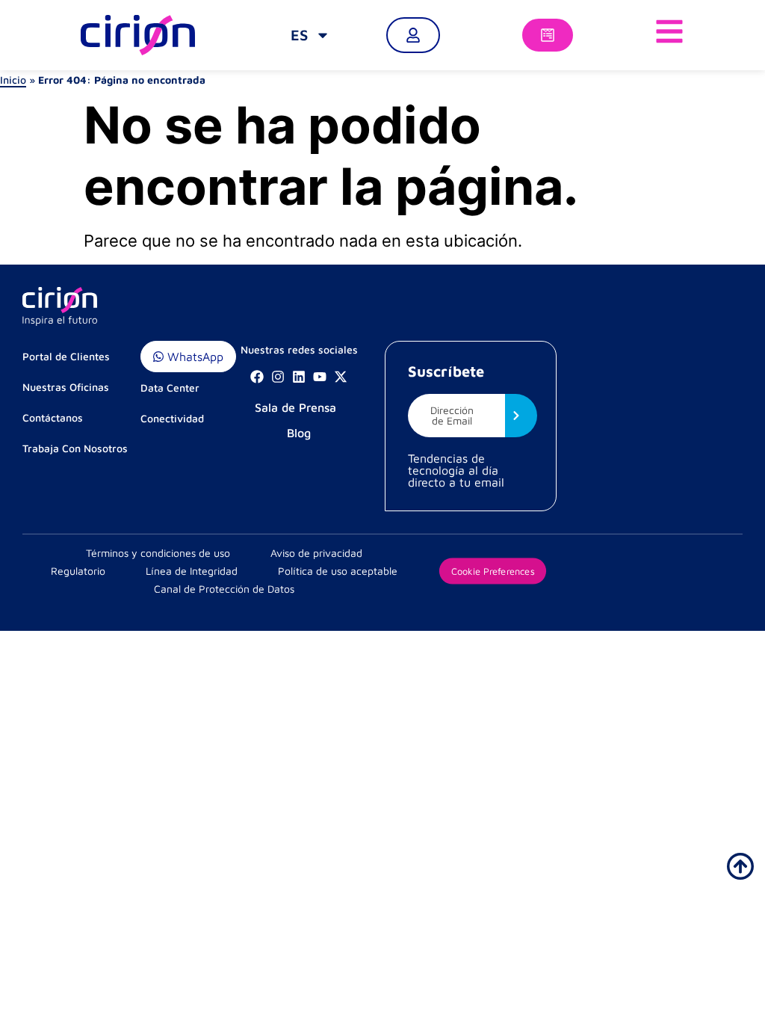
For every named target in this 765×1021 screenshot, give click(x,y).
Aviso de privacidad (316, 552)
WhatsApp (193, 356)
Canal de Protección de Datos (224, 588)
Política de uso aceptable (337, 570)
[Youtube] (319, 376)
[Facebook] (257, 376)
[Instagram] (278, 376)
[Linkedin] (299, 376)
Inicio (13, 79)
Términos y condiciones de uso (158, 552)
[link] (310, 35)
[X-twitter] (340, 376)
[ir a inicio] (740, 866)
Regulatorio (78, 570)
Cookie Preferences (492, 570)
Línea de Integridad (192, 570)
